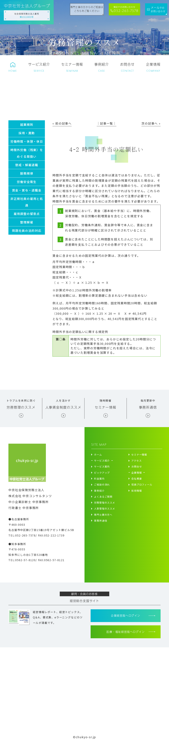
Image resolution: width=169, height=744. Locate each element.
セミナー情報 (139, 454)
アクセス (136, 460)
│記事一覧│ (106, 123)
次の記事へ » (151, 123)
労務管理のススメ (104, 502)
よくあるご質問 (103, 496)
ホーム (98, 454)
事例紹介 (99, 490)
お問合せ (136, 466)
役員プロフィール (141, 484)
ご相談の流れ (102, 484)
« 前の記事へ (62, 123)
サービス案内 (102, 466)
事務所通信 (100, 520)
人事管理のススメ (104, 508)
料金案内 (99, 478)
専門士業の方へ (103, 514)
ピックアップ (102, 472)
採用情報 (136, 490)
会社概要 (136, 478)
